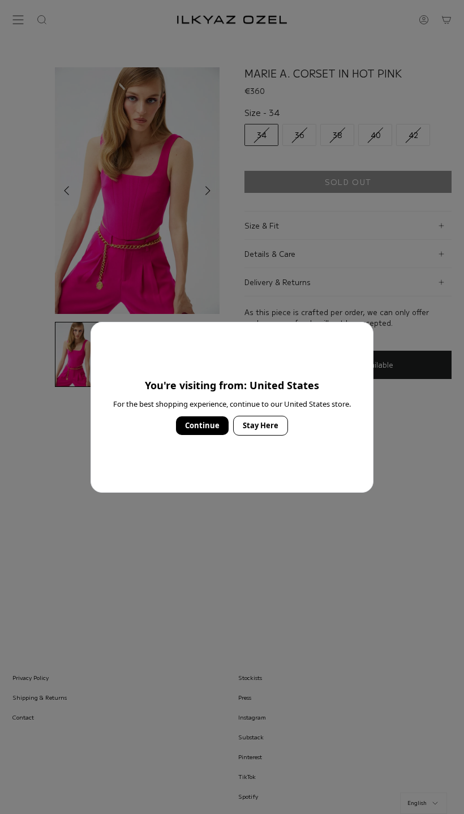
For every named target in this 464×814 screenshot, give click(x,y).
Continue (202, 425)
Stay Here (260, 425)
